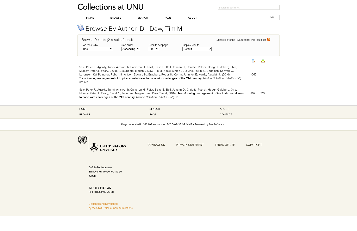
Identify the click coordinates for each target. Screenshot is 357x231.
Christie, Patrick (196, 67)
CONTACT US (156, 145)
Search (143, 17)
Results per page (158, 45)
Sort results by (90, 45)
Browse (115, 17)
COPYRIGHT (254, 145)
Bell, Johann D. (175, 67)
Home (90, 17)
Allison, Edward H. (135, 74)
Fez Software (216, 124)
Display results (190, 45)
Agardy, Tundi (106, 67)
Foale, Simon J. (173, 71)
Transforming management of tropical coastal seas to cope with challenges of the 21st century (140, 78)
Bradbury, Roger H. (160, 74)
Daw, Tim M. (154, 71)
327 (263, 93)
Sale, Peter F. (87, 67)
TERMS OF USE (225, 145)
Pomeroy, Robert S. (110, 74)
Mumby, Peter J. (89, 71)
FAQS (153, 114)
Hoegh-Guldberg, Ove (222, 67)
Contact (226, 114)
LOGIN (272, 17)
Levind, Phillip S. (194, 71)
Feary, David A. (110, 71)
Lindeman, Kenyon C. (219, 71)
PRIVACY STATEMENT (190, 145)
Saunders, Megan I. (133, 71)
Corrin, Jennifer (184, 74)
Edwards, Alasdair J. (208, 74)
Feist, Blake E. (156, 67)
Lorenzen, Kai (88, 74)
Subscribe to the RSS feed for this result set (242, 40)
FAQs (167, 17)
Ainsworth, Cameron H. (130, 67)
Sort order (127, 45)
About (192, 17)
